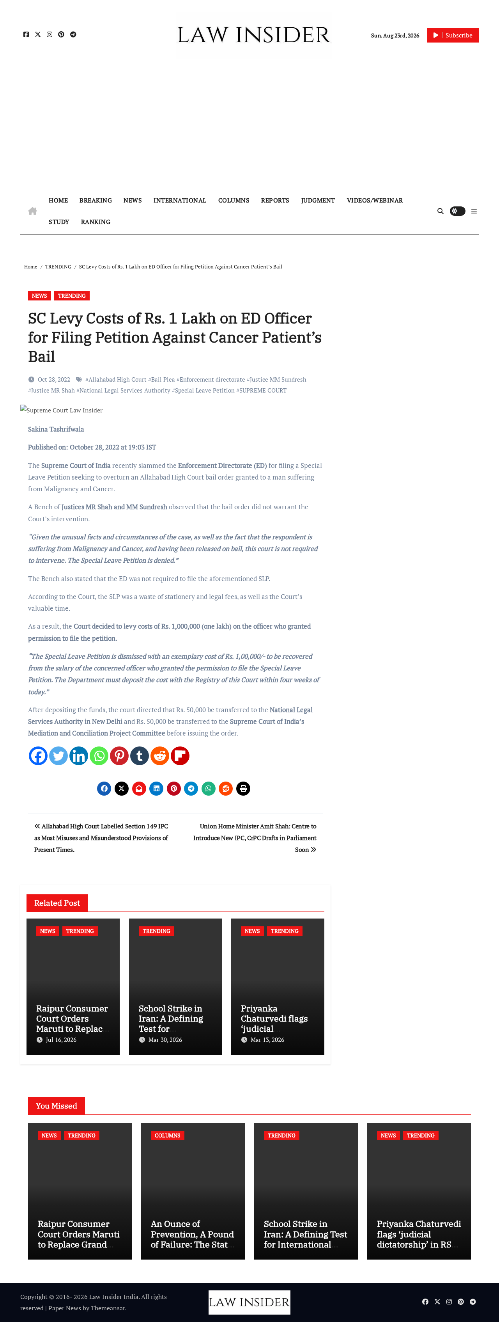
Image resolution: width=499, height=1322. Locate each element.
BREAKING (96, 200)
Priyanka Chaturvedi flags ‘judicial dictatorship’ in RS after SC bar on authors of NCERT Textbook (419, 1249)
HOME (58, 200)
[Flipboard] (180, 755)
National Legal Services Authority (125, 390)
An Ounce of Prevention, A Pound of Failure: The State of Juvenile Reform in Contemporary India (192, 1249)
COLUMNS (234, 200)
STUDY (59, 221)
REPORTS (275, 200)
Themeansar (108, 1308)
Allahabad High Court (117, 379)
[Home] (32, 211)
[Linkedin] (78, 755)
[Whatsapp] (99, 755)
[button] (474, 211)
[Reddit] (159, 755)
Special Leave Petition (205, 390)
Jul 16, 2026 (61, 1039)
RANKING (96, 221)
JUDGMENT (318, 200)
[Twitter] (58, 755)
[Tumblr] (139, 755)
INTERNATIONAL (180, 200)
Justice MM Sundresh (278, 379)
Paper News (64, 1308)
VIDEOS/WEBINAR (375, 200)
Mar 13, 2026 (267, 1039)
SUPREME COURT (263, 390)
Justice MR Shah (53, 390)
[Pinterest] (119, 755)
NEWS (133, 200)
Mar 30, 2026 (165, 1039)
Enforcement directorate (212, 379)
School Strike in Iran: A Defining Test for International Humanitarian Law (305, 1239)
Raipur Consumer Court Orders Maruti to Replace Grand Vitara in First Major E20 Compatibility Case (79, 1249)
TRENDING (72, 295)
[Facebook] (38, 755)
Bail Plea (163, 379)
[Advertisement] (249, 129)
